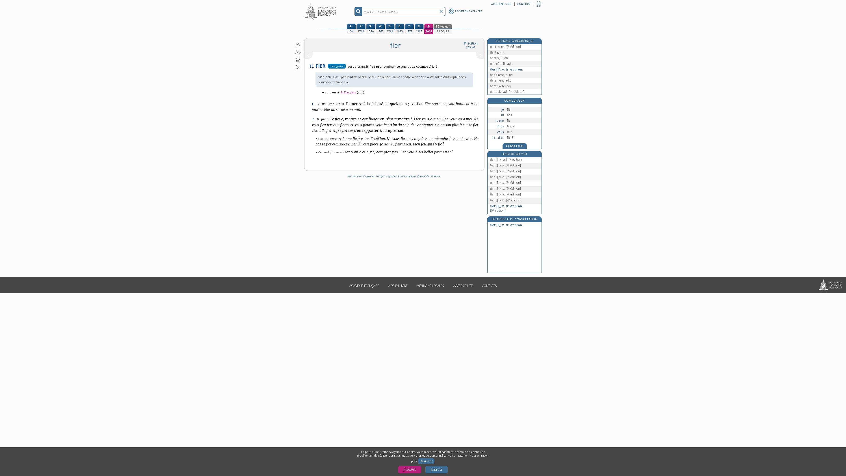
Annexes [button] (524, 4)
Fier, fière (348, 92)
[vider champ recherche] (441, 11)
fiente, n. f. (497, 52)
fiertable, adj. (507, 91)
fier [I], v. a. (505, 165)
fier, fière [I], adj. (501, 63)
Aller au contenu (321, 4)
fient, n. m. (505, 47)
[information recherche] (358, 11)
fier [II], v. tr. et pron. (506, 69)
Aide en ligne (398, 286)
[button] (298, 44)
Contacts (489, 286)
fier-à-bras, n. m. (501, 75)
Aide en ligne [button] (501, 4)
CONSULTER (514, 146)
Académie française (364, 286)
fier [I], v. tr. (505, 200)
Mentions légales (430, 286)
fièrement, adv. (500, 80)
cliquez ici (426, 461)
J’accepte (410, 470)
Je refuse (436, 470)
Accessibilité (463, 286)
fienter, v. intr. (499, 58)
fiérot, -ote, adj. (500, 86)
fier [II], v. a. (506, 159)
